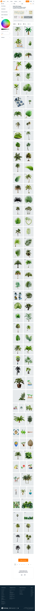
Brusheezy (2, 589)
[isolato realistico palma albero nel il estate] (18, 77)
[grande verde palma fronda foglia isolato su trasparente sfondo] (29, 285)
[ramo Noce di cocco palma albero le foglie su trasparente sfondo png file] (29, 253)
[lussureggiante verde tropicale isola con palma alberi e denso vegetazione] (18, 135)
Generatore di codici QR (3, 603)
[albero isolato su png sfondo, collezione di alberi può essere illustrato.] (29, 371)
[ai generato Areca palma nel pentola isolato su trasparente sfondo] (29, 349)
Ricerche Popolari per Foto (12, 596)
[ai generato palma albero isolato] (29, 328)
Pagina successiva (23, 560)
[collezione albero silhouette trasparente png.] (18, 549)
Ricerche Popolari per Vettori (12, 594)
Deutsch (32, 593)
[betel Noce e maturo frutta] (29, 407)
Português (32, 592)
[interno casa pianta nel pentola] (19, 382)
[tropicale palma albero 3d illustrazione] (23, 444)
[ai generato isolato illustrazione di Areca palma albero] (29, 317)
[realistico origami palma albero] (29, 31)
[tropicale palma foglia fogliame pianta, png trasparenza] (29, 232)
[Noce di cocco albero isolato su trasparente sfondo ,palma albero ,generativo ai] (29, 157)
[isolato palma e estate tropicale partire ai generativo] (18, 178)
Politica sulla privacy (31, 608)
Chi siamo (21, 592)
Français (32, 594)
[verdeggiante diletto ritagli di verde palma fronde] (29, 242)
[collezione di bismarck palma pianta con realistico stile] (21, 407)
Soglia (2, 33)
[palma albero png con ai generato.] (18, 328)
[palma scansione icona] (16, 432)
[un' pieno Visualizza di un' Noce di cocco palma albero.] (29, 549)
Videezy (2, 592)
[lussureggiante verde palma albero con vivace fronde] (18, 114)
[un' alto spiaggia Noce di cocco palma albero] (29, 189)
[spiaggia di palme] (18, 66)
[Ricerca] (30, 3)
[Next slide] (32, 24)
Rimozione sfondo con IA (3, 601)
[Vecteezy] (1, 1)
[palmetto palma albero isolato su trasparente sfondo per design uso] (29, 360)
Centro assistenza (22, 589)
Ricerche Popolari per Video (12, 598)
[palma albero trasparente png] (29, 307)
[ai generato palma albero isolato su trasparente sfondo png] (29, 264)
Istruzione (2, 594)
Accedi (31, 1)
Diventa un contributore (21, 594)
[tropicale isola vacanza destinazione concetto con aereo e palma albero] (16, 479)
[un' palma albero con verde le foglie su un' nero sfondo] (29, 66)
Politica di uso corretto (30, 608)
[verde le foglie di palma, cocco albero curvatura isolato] (29, 146)
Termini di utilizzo (25, 608)
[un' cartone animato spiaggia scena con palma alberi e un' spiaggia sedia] (19, 43)
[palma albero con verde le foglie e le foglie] (18, 232)
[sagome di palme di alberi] (18, 371)
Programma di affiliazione (12, 592)
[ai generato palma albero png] (18, 275)
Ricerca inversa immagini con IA (3, 599)
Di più (20, 1)
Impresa (2, 593)
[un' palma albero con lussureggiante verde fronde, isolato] (29, 275)
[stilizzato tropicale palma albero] (30, 102)
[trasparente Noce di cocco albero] (29, 538)
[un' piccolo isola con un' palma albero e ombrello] (30, 466)
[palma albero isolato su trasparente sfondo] (18, 210)
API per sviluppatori (3, 596)
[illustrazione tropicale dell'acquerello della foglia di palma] (18, 242)
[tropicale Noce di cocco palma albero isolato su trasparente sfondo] (18, 528)
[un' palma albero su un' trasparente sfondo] (18, 157)
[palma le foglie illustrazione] (30, 43)
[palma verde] (18, 517)
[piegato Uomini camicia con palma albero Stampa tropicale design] (19, 102)
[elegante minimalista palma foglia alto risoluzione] (29, 114)
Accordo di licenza (12, 589)
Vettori (4, 1)
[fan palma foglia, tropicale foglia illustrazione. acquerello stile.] (18, 307)
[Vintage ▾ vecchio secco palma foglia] (30, 444)
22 (28, 564)
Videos (11, 1)
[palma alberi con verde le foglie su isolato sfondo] (29, 135)
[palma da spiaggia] (18, 168)
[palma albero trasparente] (18, 125)
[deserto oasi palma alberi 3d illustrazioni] (30, 396)
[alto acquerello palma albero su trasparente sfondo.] (18, 31)
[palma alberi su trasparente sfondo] (27, 479)
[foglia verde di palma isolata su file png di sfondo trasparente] (29, 77)
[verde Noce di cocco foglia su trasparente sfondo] (29, 168)
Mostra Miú (28, 17)
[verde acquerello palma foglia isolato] (29, 339)
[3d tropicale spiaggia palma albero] (30, 382)
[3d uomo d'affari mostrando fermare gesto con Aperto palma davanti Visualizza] (16, 492)
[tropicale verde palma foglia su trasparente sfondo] (18, 221)
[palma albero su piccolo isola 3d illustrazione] (30, 492)
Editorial (15, 1)
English (32, 589)
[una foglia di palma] (29, 200)
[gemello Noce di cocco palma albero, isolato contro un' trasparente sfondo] (29, 125)
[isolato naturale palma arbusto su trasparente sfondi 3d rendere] (19, 419)
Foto (7, 1)
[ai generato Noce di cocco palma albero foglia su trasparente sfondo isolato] (29, 296)
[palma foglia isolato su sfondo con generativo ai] (27, 88)
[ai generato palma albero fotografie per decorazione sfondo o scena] (29, 528)
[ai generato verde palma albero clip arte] (18, 455)
